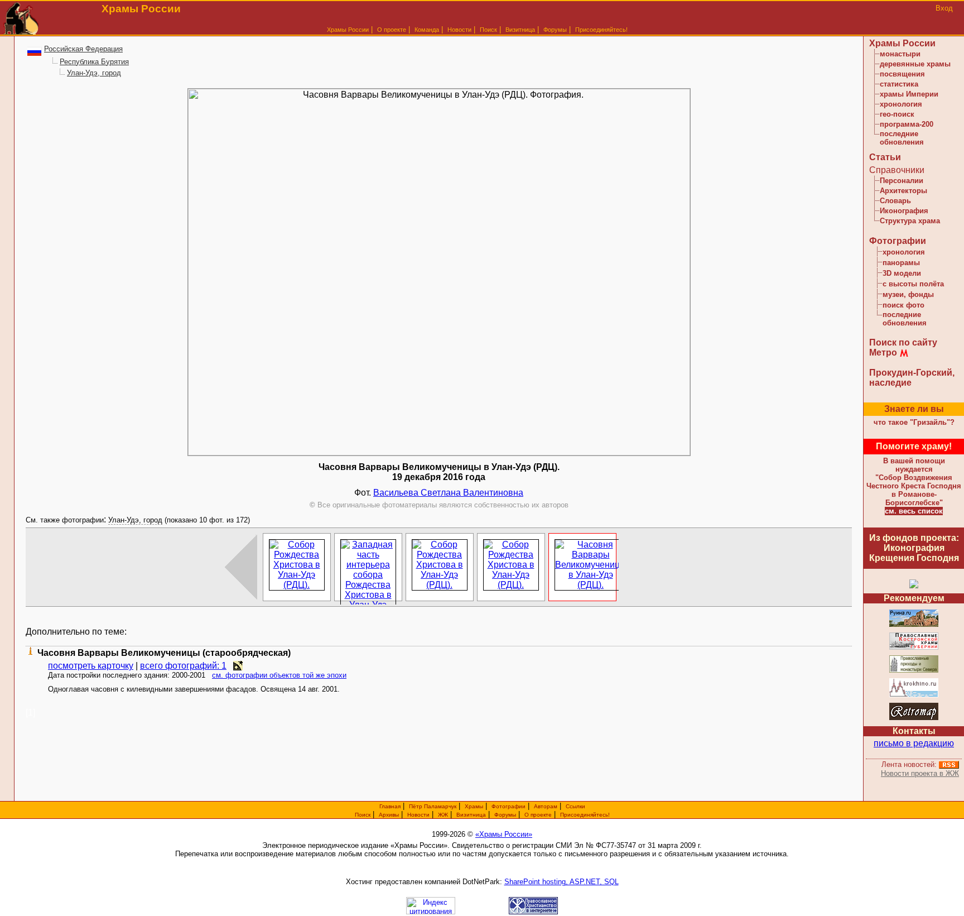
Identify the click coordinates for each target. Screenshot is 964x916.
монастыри (900, 54)
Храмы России (348, 29)
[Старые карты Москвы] (913, 718)
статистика (899, 84)
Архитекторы (903, 190)
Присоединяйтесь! (601, 29)
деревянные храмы (915, 64)
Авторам (545, 806)
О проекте (538, 815)
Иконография (904, 211)
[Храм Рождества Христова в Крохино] (913, 695)
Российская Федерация (83, 49)
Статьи (885, 157)
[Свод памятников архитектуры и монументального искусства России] (913, 625)
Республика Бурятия (94, 61)
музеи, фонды (908, 294)
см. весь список (914, 511)
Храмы (474, 806)
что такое (914, 422)
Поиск (488, 29)
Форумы (555, 29)
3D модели (902, 273)
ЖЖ (443, 815)
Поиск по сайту (903, 342)
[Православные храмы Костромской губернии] (913, 648)
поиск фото (903, 305)
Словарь (895, 200)
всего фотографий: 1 (183, 665)
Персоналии (901, 180)
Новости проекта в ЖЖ (920, 773)
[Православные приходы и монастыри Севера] (913, 670)
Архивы (389, 815)
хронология (901, 104)
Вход (944, 8)
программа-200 (906, 124)
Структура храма (910, 221)
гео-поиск (897, 114)
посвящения (902, 74)
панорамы (901, 262)
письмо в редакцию (914, 743)
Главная (390, 806)
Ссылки (575, 806)
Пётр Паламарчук (432, 806)
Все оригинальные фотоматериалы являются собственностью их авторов (439, 505)
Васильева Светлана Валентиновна (448, 492)
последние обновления (902, 138)
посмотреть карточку (90, 665)
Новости (459, 29)
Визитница (520, 29)
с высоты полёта (913, 284)
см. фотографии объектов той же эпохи (279, 675)
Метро (883, 352)
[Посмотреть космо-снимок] (238, 665)
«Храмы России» (503, 834)
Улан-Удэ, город (94, 73)
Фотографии (897, 241)
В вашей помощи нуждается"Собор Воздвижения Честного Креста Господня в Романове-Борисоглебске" (913, 482)
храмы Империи (909, 94)
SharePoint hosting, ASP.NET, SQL (561, 881)
